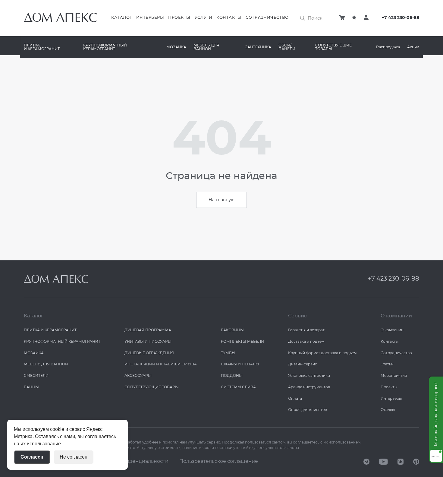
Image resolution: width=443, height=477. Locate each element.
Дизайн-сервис (302, 364)
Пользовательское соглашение (218, 461)
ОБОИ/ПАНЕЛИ (286, 47)
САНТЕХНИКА (258, 47)
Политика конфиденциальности (128, 461)
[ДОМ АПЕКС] (366, 461)
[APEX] (56, 279)
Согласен (31, 457)
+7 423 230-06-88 (400, 17)
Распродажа (388, 47)
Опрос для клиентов (307, 409)
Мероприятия (394, 375)
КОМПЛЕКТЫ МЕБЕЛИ (242, 341)
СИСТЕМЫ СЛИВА (238, 387)
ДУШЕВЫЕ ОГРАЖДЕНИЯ (149, 353)
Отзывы (388, 409)
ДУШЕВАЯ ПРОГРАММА (147, 330)
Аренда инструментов (309, 387)
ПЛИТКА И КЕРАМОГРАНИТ (42, 47)
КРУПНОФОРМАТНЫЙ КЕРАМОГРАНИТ (105, 47)
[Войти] (366, 17)
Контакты (228, 17)
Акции (413, 47)
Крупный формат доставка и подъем (322, 353)
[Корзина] (342, 17)
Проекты (179, 17)
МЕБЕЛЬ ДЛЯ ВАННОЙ (206, 47)
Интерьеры (150, 17)
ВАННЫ (31, 387)
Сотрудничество (267, 17)
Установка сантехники (309, 375)
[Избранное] (354, 17)
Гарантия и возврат (306, 330)
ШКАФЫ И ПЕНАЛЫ (240, 364)
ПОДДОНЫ (232, 375)
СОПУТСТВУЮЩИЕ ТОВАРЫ (333, 47)
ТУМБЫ (228, 353)
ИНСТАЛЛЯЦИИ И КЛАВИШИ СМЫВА (160, 364)
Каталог (121, 17)
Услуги (203, 17)
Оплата (295, 398)
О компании (392, 330)
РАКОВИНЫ (232, 330)
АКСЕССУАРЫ (138, 375)
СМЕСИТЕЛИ (36, 375)
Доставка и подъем (306, 341)
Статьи (387, 364)
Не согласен (73, 457)
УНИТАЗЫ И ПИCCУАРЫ (147, 341)
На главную (221, 199)
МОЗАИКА (176, 47)
